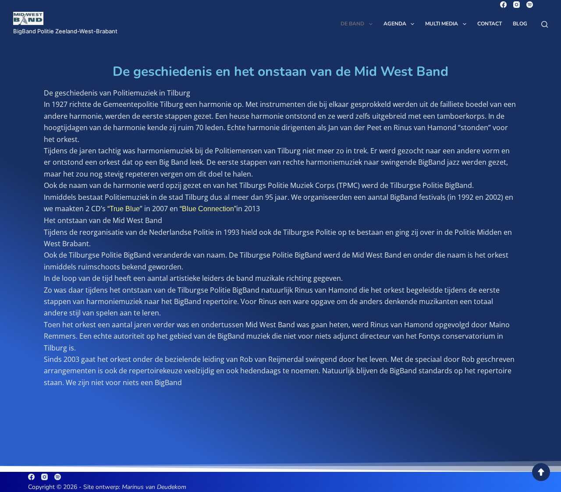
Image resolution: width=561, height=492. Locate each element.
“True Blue (123, 208)
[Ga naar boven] (541, 472)
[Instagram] (516, 4)
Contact (489, 23)
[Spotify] (529, 4)
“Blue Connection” (208, 208)
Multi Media (441, 23)
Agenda (394, 23)
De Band (352, 23)
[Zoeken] (544, 24)
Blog (520, 23)
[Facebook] (503, 4)
